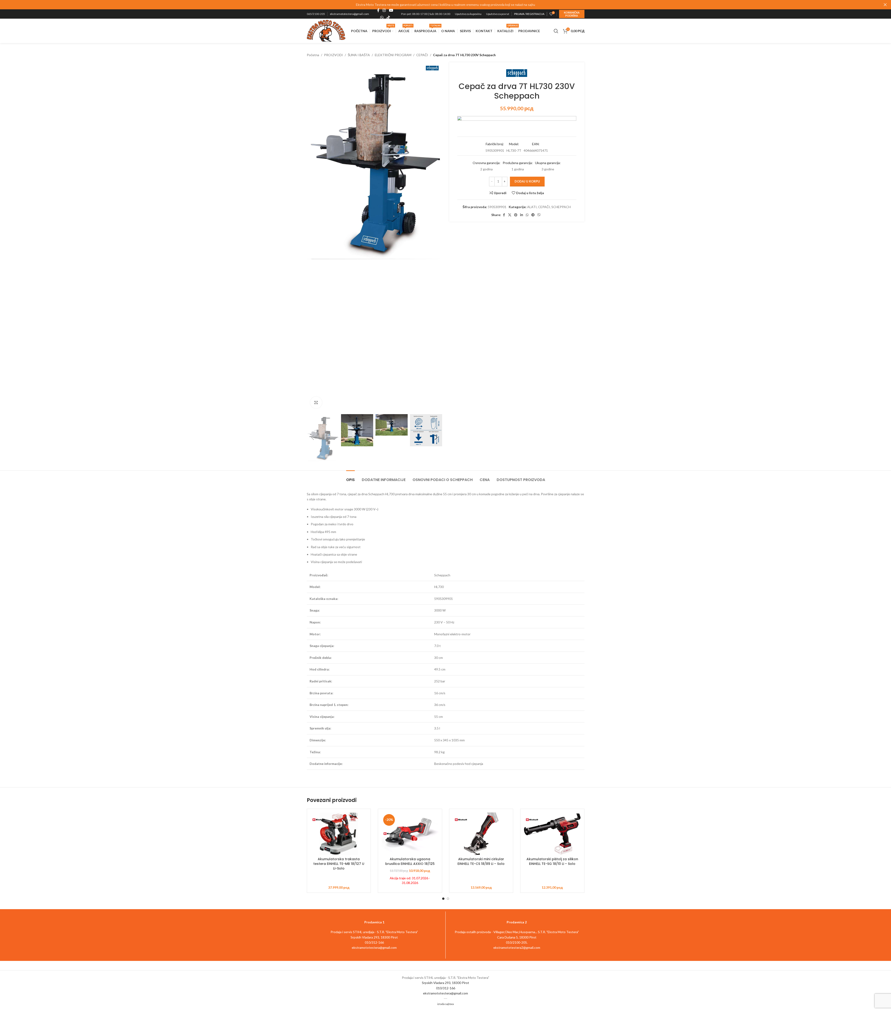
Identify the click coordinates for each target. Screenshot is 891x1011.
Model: (514, 144)
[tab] (350, 477)
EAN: (535, 144)
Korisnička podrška (572, 14)
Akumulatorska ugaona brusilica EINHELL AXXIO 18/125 (410, 861)
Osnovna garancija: (486, 163)
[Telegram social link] (533, 215)
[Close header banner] (885, 4)
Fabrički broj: (495, 144)
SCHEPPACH (561, 207)
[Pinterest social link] (516, 215)
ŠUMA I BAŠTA (359, 55)
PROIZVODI (333, 55)
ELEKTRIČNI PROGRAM (393, 55)
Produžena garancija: (518, 163)
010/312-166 (445, 988)
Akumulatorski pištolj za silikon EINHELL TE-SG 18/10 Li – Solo (552, 861)
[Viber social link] (539, 215)
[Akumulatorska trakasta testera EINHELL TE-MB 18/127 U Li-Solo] (339, 833)
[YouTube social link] (391, 10)
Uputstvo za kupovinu (468, 14)
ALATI (532, 207)
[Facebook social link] (378, 10)
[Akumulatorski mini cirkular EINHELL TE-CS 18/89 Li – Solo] (481, 833)
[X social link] (510, 215)
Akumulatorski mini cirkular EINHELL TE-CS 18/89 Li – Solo (481, 861)
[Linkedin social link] (521, 215)
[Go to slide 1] (443, 899)
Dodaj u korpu (527, 181)
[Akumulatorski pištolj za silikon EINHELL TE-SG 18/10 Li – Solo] (552, 833)
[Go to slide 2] (448, 899)
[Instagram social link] (384, 10)
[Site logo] (326, 30)
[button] (312, 437)
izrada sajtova (445, 1003)
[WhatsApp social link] (382, 17)
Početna (313, 55)
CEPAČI (422, 55)
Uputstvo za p (494, 14)
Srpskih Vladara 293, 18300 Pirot (445, 983)
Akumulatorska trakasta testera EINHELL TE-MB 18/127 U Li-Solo (338, 863)
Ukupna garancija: (548, 163)
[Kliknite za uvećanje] (316, 402)
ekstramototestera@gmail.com (349, 14)
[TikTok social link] (388, 17)
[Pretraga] (556, 31)
